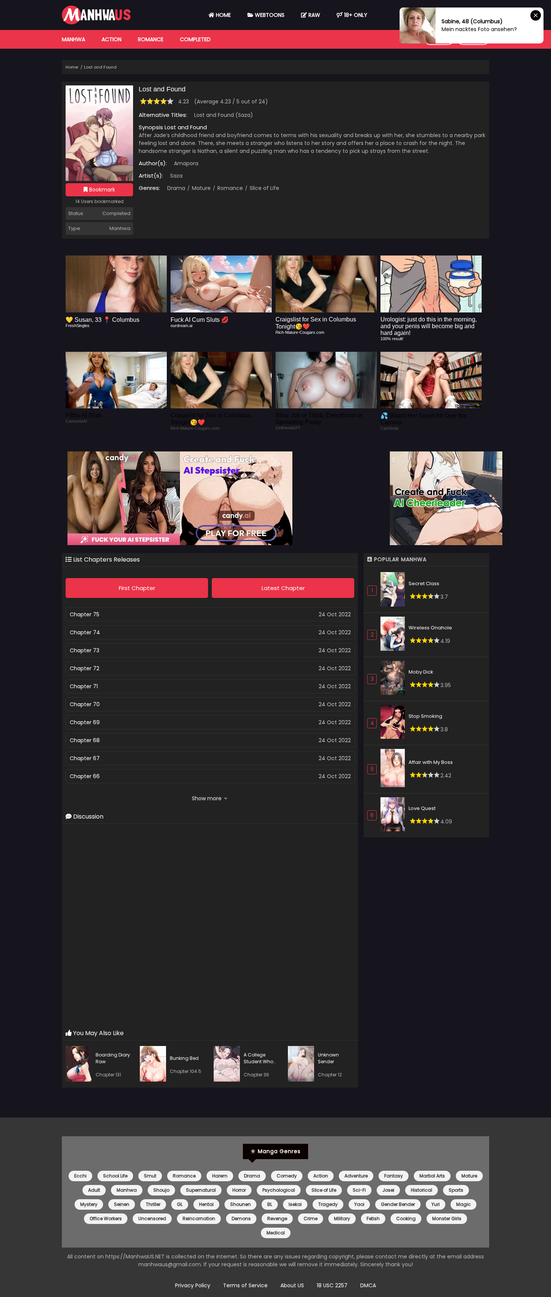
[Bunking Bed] (155, 1065)
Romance (150, 39)
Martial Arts (432, 1176)
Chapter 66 (85, 776)
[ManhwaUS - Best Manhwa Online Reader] (96, 22)
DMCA (368, 1285)
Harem (220, 1176)
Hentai (206, 1204)
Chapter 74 (85, 632)
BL (269, 1204)
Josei (388, 1190)
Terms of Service (245, 1285)
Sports (456, 1190)
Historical (421, 1190)
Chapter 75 (84, 614)
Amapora (186, 163)
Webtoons (268, 15)
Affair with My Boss (431, 762)
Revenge (277, 1218)
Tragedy (328, 1204)
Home (222, 15)
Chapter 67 (85, 758)
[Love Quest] (394, 815)
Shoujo (161, 1190)
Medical (276, 1233)
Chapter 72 (84, 668)
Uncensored (152, 1218)
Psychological (278, 1190)
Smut (150, 1176)
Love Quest (422, 808)
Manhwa (73, 39)
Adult (94, 1190)
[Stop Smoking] (394, 723)
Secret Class (424, 583)
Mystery (88, 1204)
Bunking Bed (184, 1058)
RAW (313, 15)
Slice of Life (263, 188)
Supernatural (201, 1190)
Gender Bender (398, 1204)
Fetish (373, 1218)
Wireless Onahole (430, 627)
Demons (241, 1218)
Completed (195, 39)
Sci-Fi (359, 1190)
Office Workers (106, 1218)
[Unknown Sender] (303, 1065)
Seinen (121, 1204)
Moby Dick (421, 671)
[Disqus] (210, 927)
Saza (176, 175)
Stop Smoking (425, 716)
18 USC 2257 (332, 1285)
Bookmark (101, 189)
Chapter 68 (85, 740)
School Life (115, 1176)
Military (342, 1218)
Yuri (435, 1204)
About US (292, 1285)
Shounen (240, 1204)
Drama (176, 188)
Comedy (287, 1176)
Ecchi (80, 1176)
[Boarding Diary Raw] (81, 1065)
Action (111, 39)
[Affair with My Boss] (394, 769)
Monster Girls (446, 1218)
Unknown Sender (328, 1058)
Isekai (295, 1204)
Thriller (153, 1204)
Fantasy (393, 1176)
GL (180, 1204)
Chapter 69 (85, 722)
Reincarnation (199, 1218)
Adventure (356, 1176)
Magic (463, 1204)
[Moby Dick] (394, 679)
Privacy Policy (192, 1285)
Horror (239, 1190)
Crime (310, 1218)
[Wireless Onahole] (394, 635)
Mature (200, 188)
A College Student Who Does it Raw (258, 1061)
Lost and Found (100, 67)
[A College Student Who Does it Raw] (229, 1065)
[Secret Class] (394, 590)
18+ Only (355, 15)
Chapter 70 (85, 704)
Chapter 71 (84, 686)
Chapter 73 (84, 650)
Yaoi (359, 1204)
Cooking (406, 1218)
